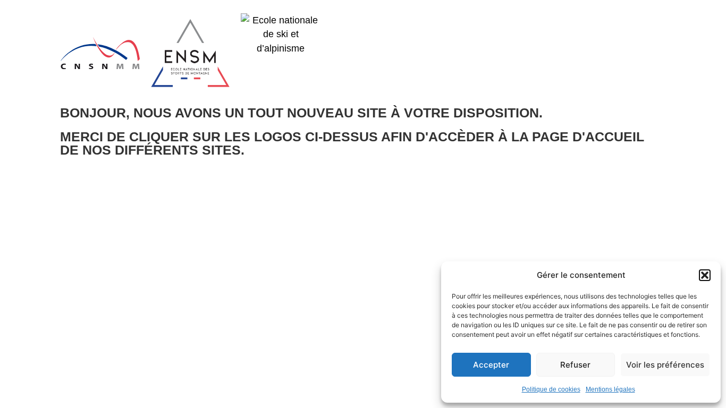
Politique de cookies (551, 389)
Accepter (491, 365)
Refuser (575, 365)
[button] (704, 275)
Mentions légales (610, 389)
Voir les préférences (665, 365)
